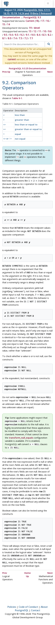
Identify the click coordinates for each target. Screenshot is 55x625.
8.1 (4, 38)
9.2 (22, 34)
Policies (11, 606)
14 (8, 24)
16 (47, 20)
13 (30, 31)
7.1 (31, 38)
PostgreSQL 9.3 (32, 17)
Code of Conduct (28, 606)
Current (30, 20)
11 (39, 31)
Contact (35, 610)
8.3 (44, 34)
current (12, 59)
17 (42, 20)
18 (37, 20)
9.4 (11, 34)
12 (34, 31)
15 (3, 24)
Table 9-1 (17, 98)
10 (44, 31)
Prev (4, 71)
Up (8, 71)
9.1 (27, 34)
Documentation (11, 17)
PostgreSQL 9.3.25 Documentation (27, 68)
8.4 (38, 34)
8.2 (49, 34)
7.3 (20, 38)
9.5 (5, 34)
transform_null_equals (21, 437)
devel (37, 27)
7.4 (15, 38)
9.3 (16, 34)
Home (27, 572)
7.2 (26, 38)
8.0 (9, 38)
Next (50, 71)
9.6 (49, 31)
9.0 (33, 34)
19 (30, 27)
